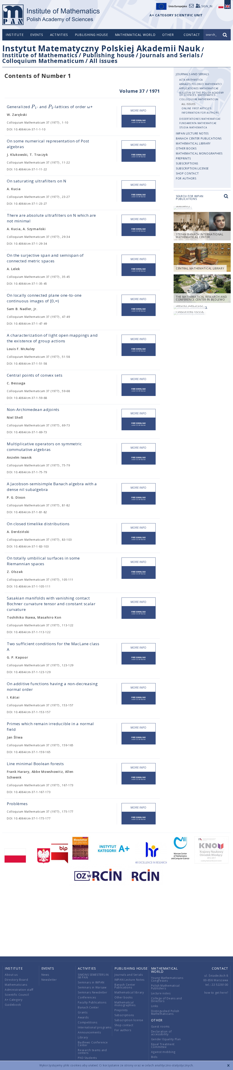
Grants (82, 1012)
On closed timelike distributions (38, 523)
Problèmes (17, 803)
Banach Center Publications (199, 138)
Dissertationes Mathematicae (200, 118)
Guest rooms (160, 1026)
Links (154, 1006)
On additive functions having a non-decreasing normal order (52, 686)
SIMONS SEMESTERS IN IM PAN (93, 976)
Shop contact (187, 173)
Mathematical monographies (199, 153)
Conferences (87, 997)
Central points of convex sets (34, 375)
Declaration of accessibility (161, 1033)
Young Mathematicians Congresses (167, 979)
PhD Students (87, 1058)
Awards (83, 1017)
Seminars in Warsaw (92, 987)
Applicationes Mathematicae (199, 88)
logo (51, 15)
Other (168, 34)
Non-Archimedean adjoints (33, 409)
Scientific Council (17, 995)
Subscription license (192, 168)
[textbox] (34, 107)
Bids (154, 1057)
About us (11, 975)
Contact (220, 968)
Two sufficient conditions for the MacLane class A (53, 646)
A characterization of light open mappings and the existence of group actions (52, 338)
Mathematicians (16, 985)
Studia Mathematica (193, 127)
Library (83, 1037)
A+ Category (14, 1000)
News (45, 975)
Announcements (89, 1032)
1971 (154, 91)
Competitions (87, 1022)
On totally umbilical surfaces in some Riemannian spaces (43, 560)
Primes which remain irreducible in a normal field (50, 726)
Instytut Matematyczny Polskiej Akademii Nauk (101, 48)
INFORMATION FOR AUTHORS (200, 112)
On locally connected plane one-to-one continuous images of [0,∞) (44, 298)
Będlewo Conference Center (93, 1043)
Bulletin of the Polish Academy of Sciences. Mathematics (201, 94)
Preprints (183, 158)
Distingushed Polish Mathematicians (165, 1012)
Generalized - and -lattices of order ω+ (50, 106)
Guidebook (13, 1005)
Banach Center (88, 1007)
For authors (186, 178)
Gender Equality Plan (166, 1039)
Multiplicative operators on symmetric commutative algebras (44, 446)
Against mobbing (163, 1052)
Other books (186, 148)
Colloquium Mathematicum (43, 61)
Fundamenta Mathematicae (198, 123)
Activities (59, 34)
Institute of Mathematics (40, 55)
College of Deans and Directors (166, 999)
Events (36, 34)
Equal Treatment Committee (163, 1045)
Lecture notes (161, 993)
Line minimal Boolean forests (35, 763)
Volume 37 (132, 91)
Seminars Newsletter (92, 992)
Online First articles (196, 108)
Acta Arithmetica (191, 79)
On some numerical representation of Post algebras (48, 143)
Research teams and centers (92, 1051)
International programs (94, 1027)
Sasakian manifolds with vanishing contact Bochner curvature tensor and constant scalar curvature (51, 603)
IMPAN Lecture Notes (192, 133)
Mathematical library (193, 143)
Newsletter (49, 980)
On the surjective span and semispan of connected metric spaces (45, 258)
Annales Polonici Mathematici (200, 84)
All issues (103, 61)
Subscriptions (187, 163)
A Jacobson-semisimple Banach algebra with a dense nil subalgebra (52, 486)
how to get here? (216, 993)
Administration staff (19, 990)
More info (139, 110)
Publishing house (91, 34)
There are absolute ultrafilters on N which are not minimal (51, 218)
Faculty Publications (92, 1002)
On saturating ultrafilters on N (36, 181)
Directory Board (16, 980)
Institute (14, 34)
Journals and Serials (170, 55)
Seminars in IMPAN (91, 982)
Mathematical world (135, 34)
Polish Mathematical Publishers (165, 987)
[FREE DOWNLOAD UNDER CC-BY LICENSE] (139, 121)
